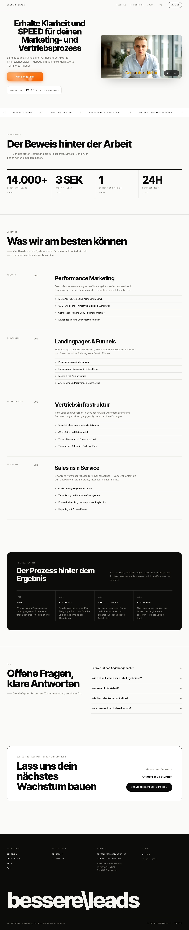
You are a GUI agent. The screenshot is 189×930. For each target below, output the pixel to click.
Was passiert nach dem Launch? (137, 708)
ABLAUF (151, 5)
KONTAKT (175, 5)
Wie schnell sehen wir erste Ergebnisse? (137, 678)
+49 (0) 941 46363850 (109, 858)
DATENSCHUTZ (58, 858)
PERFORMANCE (137, 5)
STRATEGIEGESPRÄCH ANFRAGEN (149, 787)
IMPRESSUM (57, 854)
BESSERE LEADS (16, 5)
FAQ (160, 5)
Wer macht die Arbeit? (137, 688)
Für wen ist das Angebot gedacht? (137, 668)
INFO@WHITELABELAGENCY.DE (111, 854)
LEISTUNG (121, 5)
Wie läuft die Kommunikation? (137, 698)
